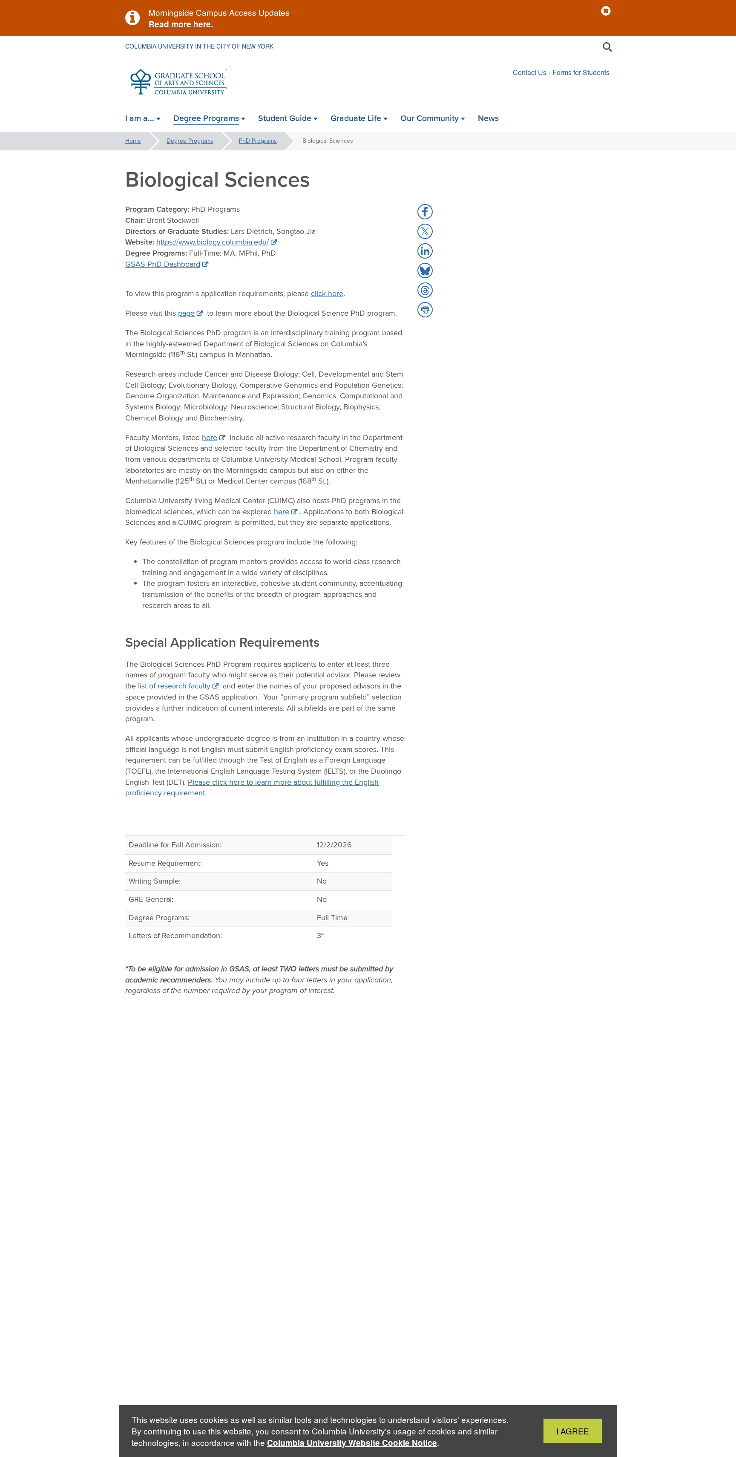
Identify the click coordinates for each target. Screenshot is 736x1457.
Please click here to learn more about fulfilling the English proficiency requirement (252, 788)
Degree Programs (190, 140)
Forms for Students (581, 72)
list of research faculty (174, 685)
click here (327, 293)
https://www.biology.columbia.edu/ (212, 242)
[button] (606, 11)
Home (133, 140)
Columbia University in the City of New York (199, 46)
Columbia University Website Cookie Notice (352, 1442)
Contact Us (529, 72)
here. (202, 24)
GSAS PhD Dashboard (162, 264)
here (209, 437)
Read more (170, 24)
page (186, 313)
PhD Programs (258, 140)
